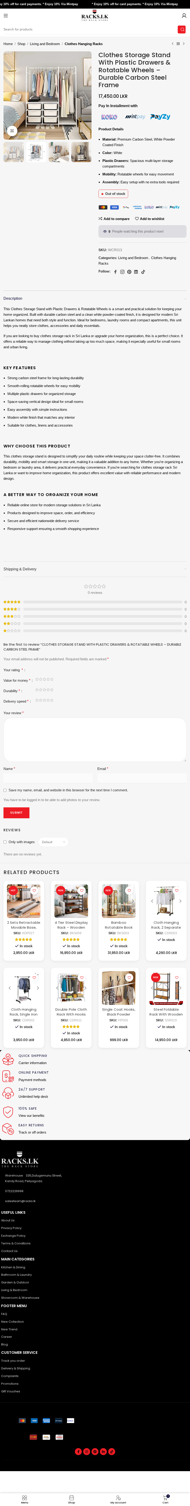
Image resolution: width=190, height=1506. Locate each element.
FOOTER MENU (14, 1306)
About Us (8, 1220)
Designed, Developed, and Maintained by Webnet (150, 1468)
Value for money (16, 680)
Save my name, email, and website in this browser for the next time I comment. (68, 790)
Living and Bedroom (45, 44)
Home (8, 44)
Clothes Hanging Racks (84, 44)
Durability (11, 691)
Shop (21, 44)
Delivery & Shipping (15, 1368)
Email (102, 769)
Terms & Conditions (16, 1243)
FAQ (4, 1314)
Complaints (10, 1376)
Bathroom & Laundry (16, 1275)
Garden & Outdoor (15, 1282)
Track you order (13, 1360)
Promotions (10, 1383)
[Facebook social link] (78, 1451)
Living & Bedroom (14, 1290)
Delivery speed (15, 701)
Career (6, 1337)
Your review (13, 713)
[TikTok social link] (111, 1451)
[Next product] (184, 44)
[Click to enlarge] (12, 131)
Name (9, 769)
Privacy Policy (11, 1228)
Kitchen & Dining (13, 1267)
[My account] (184, 15)
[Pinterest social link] (95, 1451)
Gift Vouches (10, 1391)
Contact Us (9, 1251)
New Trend (9, 1329)
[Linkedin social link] (103, 1451)
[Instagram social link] (86, 1451)
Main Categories (18, 1259)
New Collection (12, 1321)
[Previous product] (172, 44)
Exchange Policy (13, 1235)
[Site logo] (95, 15)
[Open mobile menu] (5, 15)
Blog (4, 1344)
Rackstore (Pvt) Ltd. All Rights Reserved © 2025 (38, 1463)
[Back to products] (178, 44)
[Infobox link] (48, 1060)
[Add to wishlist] (34, 891)
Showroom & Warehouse (20, 1298)
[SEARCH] (182, 29)
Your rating (13, 670)
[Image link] (46, 1420)
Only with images (22, 842)
